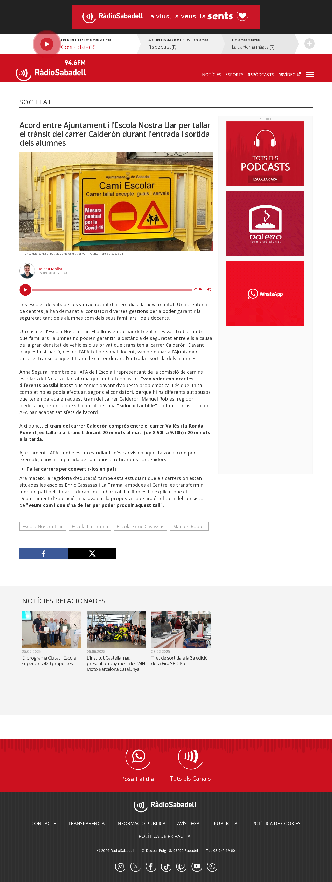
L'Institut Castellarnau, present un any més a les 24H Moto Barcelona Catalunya (116, 663)
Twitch (181, 867)
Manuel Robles (189, 526)
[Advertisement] (265, 363)
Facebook (151, 867)
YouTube (197, 867)
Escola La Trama (90, 526)
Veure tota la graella (309, 43)
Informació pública (140, 823)
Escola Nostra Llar (42, 526)
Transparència (86, 823)
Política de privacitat (166, 836)
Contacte (43, 823)
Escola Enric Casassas (140, 526)
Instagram (120, 867)
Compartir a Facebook (43, 553)
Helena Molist (50, 268)
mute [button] (209, 289)
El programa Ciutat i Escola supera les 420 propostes (49, 661)
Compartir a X (92, 553)
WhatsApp (212, 867)
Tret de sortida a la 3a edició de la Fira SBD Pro (179, 661)
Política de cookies (276, 823)
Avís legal (189, 823)
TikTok (166, 867)
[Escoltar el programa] (75, 44)
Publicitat (227, 823)
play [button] (25, 290)
